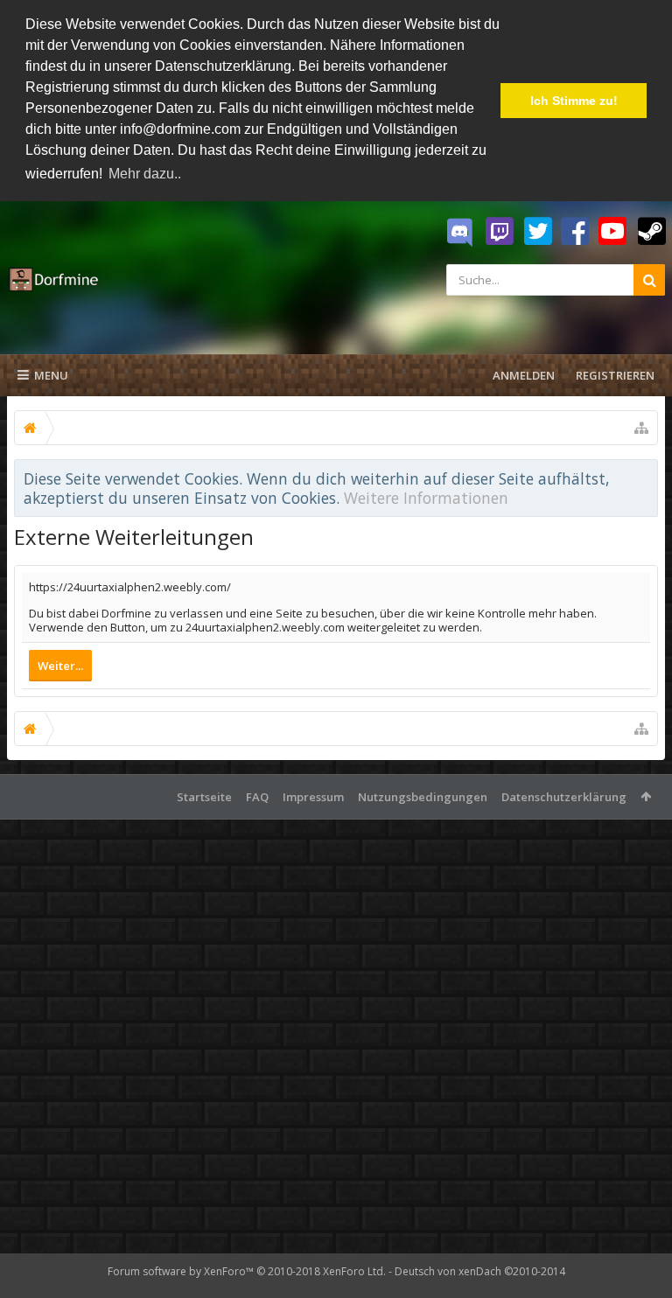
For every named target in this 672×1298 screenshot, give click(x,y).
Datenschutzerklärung (563, 797)
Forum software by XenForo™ (247, 1271)
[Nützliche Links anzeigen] (641, 427)
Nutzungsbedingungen (422, 797)
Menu (51, 375)
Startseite (204, 797)
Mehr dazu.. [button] (144, 173)
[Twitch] (499, 232)
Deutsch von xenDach (480, 1271)
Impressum (313, 797)
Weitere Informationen (426, 497)
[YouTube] (612, 232)
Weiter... (60, 665)
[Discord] (459, 232)
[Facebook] (575, 232)
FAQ (257, 797)
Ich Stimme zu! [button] (574, 101)
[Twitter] (538, 232)
